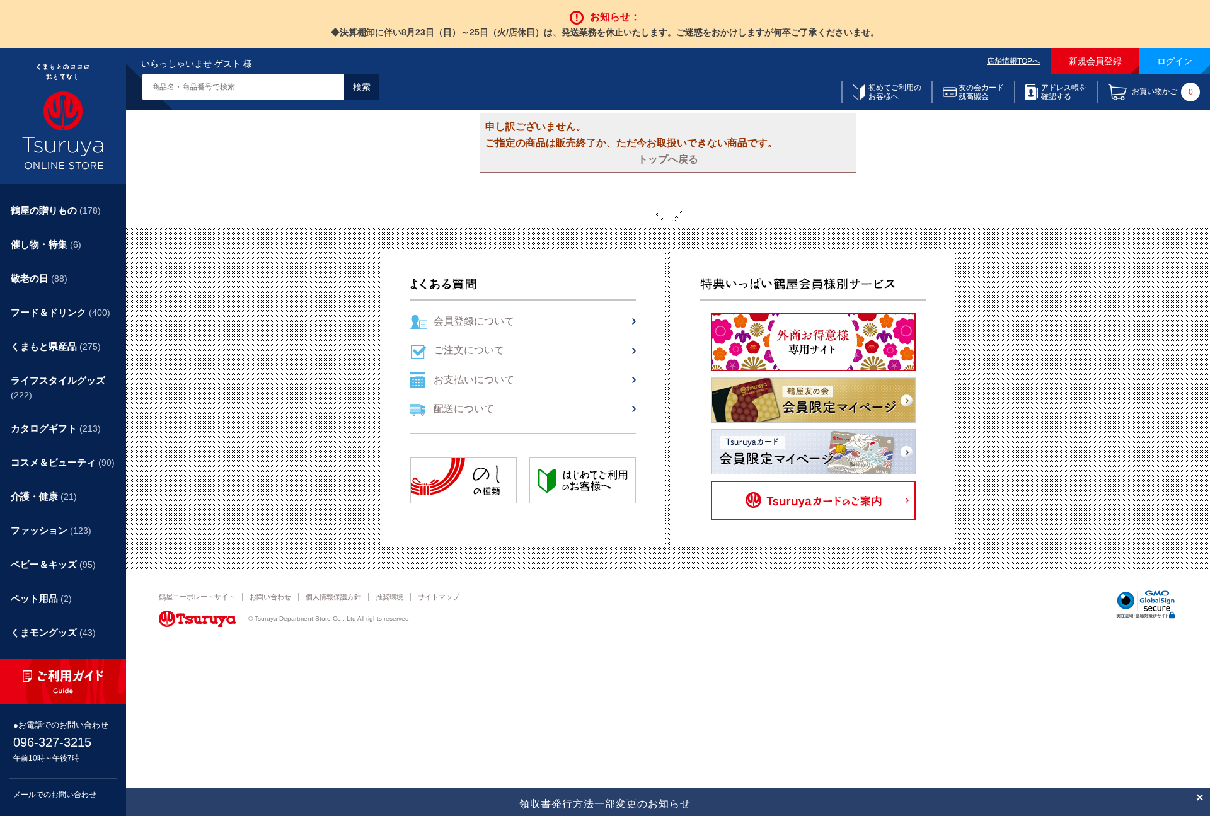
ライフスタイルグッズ (58, 387)
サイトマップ (438, 597)
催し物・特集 (46, 244)
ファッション (51, 530)
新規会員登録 (1095, 61)
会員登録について (474, 321)
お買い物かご (1162, 92)
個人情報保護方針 (333, 597)
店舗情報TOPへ (1013, 61)
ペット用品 (41, 598)
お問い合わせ (270, 597)
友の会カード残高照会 (981, 92)
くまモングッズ (53, 632)
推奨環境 (389, 597)
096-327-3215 (52, 742)
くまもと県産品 (56, 346)
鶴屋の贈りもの (56, 210)
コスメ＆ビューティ (63, 462)
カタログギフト (56, 428)
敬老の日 (39, 278)
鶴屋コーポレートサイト (197, 597)
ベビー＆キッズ (53, 564)
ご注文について (469, 350)
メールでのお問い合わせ (54, 794)
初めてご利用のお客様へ (894, 92)
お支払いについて (474, 379)
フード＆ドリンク (60, 312)
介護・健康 (44, 496)
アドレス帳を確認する (1063, 92)
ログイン (1174, 61)
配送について (464, 408)
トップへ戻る (668, 159)
